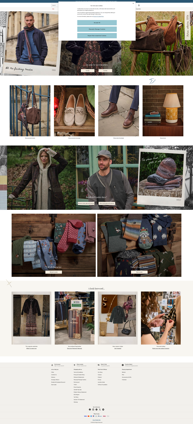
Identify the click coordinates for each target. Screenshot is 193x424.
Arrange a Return (55, 379)
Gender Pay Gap (77, 389)
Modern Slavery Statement (80, 392)
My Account (76, 382)
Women (124, 372)
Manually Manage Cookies (80, 379)
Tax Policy (76, 397)
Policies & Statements (79, 377)
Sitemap (76, 402)
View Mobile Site (96, 420)
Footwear (124, 379)
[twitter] (99, 409)
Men (123, 374)
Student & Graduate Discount (58, 382)
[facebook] (90, 409)
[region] (97, 21)
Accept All (97, 22)
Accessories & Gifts (126, 377)
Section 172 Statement (79, 399)
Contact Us (54, 374)
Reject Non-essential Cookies (97, 35)
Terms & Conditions (78, 372)
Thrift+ (75, 384)
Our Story (100, 372)
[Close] (133, 3)
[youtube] (103, 409)
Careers (100, 374)
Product (100, 377)
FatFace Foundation (102, 384)
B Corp (99, 379)
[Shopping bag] (139, 5)
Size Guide (53, 384)
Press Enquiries (77, 387)
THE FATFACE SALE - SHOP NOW (96, 1)
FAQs (52, 372)
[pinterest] (96, 409)
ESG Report (76, 394)
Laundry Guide (101, 382)
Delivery (53, 377)
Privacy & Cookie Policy (79, 374)
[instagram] (93, 409)
